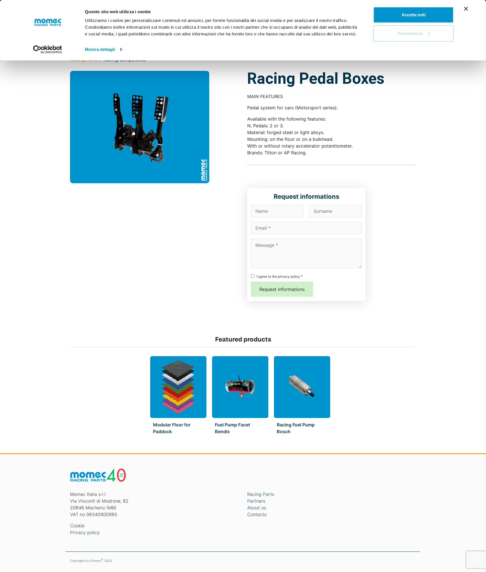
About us (256, 507)
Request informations (282, 289)
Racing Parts (260, 494)
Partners (256, 501)
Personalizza (410, 33)
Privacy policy (85, 532)
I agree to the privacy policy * (279, 276)
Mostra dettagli (100, 49)
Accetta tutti (414, 14)
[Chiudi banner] (466, 9)
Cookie (77, 525)
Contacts (256, 514)
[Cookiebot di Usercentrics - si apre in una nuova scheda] (47, 49)
